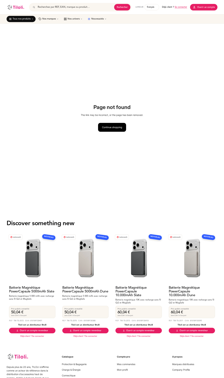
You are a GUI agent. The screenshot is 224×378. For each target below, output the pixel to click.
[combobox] (74, 7)
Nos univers (74, 19)
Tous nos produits (22, 19)
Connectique (68, 375)
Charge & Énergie (71, 369)
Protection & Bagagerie (74, 364)
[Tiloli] (16, 7)
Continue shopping (112, 127)
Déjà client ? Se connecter (32, 336)
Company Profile (181, 369)
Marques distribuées (183, 364)
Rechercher (122, 7)
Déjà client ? (174, 7)
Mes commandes (126, 364)
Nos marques (49, 19)
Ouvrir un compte (206, 7)
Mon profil (122, 369)
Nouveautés (97, 19)
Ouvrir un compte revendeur (34, 331)
